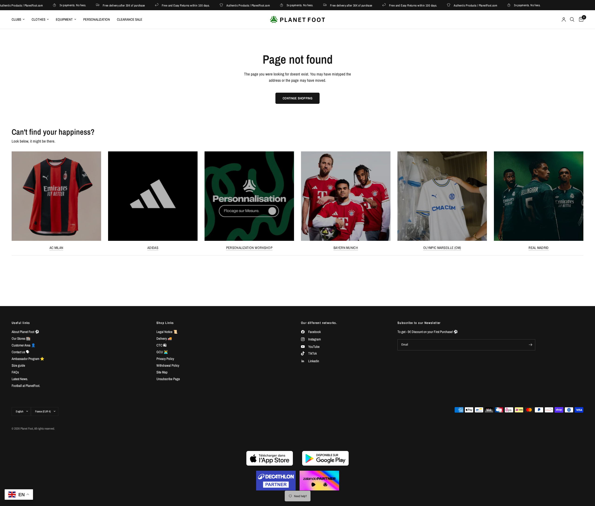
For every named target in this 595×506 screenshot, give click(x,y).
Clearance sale (129, 19)
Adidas (152, 248)
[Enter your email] (530, 344)
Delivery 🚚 (164, 338)
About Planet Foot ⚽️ (25, 331)
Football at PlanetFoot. (26, 385)
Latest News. (20, 378)
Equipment (64, 19)
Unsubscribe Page (168, 378)
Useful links (21, 322)
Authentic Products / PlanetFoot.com (239, 5)
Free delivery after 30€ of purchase (115, 5)
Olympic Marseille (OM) (442, 248)
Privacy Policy (165, 358)
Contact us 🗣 (21, 351)
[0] (580, 19)
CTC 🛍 (161, 345)
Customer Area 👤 (24, 345)
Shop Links (165, 322)
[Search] (572, 19)
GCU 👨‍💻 (162, 351)
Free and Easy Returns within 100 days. (177, 5)
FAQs (15, 372)
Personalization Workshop (249, 248)
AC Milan (56, 248)
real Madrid (539, 248)
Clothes (38, 19)
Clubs (16, 19)
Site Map (162, 372)
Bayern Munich (346, 248)
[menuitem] (20, 19)
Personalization (96, 19)
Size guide (18, 365)
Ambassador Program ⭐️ (28, 358)
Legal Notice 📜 (167, 331)
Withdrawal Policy (167, 365)
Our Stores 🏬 (21, 338)
